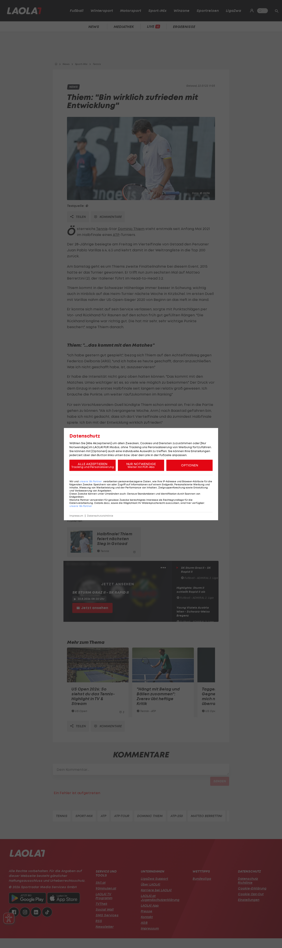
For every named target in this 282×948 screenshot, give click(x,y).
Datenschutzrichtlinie (100, 515)
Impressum (76, 515)
